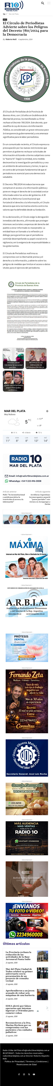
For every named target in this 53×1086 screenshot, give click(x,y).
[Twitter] (21, 46)
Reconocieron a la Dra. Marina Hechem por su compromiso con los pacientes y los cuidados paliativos (19, 1028)
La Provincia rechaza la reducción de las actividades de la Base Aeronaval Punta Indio (18, 956)
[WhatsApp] (34, 46)
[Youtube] (34, 1074)
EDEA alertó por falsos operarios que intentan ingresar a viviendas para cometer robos (19, 1009)
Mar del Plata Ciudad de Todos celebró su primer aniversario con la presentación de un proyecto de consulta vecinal (19, 975)
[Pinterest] (27, 46)
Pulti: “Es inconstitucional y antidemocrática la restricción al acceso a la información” (14, 498)
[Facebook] (14, 46)
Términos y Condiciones (36, 1061)
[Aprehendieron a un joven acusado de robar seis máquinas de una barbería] (42, 994)
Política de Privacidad (14, 1061)
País (5, 20)
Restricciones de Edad (27, 1064)
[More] (41, 46)
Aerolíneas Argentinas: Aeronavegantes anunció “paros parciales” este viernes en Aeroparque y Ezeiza (39, 499)
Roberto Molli (11, 39)
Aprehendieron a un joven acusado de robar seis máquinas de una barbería (20, 993)
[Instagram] (24, 1074)
